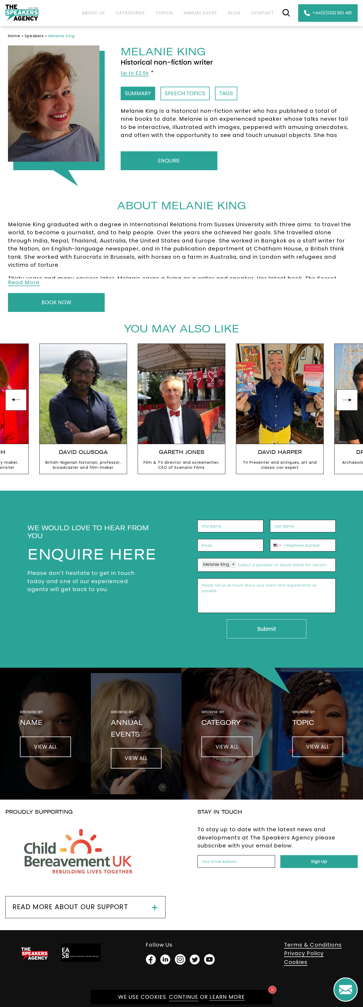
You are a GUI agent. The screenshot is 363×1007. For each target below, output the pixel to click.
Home (14, 36)
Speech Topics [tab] (185, 93)
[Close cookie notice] (272, 990)
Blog (234, 13)
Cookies (295, 962)
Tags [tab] (226, 93)
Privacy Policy (304, 953)
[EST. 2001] (22, 22)
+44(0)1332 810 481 (332, 13)
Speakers (34, 36)
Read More (24, 282)
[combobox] (276, 545)
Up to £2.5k (135, 73)
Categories (130, 13)
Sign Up (319, 861)
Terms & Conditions (313, 944)
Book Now (56, 302)
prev (16, 400)
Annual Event (200, 13)
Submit (266, 629)
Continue (183, 997)
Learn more (227, 997)
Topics (164, 13)
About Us (93, 13)
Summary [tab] (138, 93)
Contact (262, 13)
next (347, 400)
